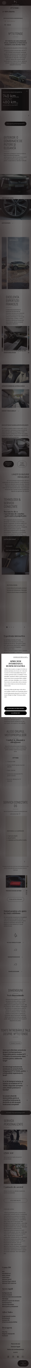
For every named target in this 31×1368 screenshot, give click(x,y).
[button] (20, 657)
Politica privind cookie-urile (13, 693)
